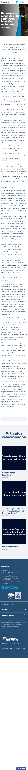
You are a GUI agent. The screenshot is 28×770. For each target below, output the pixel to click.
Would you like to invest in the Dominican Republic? (14, 582)
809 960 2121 (6, 570)
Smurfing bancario (10, 547)
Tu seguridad (5, 643)
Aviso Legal (16, 646)
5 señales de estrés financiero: (9, 474)
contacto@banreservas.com (11, 576)
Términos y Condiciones (7, 646)
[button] (22, 2)
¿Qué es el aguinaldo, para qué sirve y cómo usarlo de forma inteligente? (13, 510)
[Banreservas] (4, 2)
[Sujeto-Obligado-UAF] (18, 595)
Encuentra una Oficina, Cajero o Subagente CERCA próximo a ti (12, 573)
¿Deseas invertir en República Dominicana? (11, 579)
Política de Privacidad (14, 643)
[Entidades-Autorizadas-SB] (10, 595)
